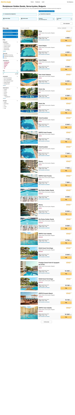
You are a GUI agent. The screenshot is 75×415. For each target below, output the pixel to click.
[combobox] (20, 15)
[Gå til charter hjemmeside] (6, 1)
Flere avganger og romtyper (44, 39)
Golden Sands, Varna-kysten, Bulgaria (47, 11)
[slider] (3, 72)
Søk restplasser (66, 23)
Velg (66, 40)
